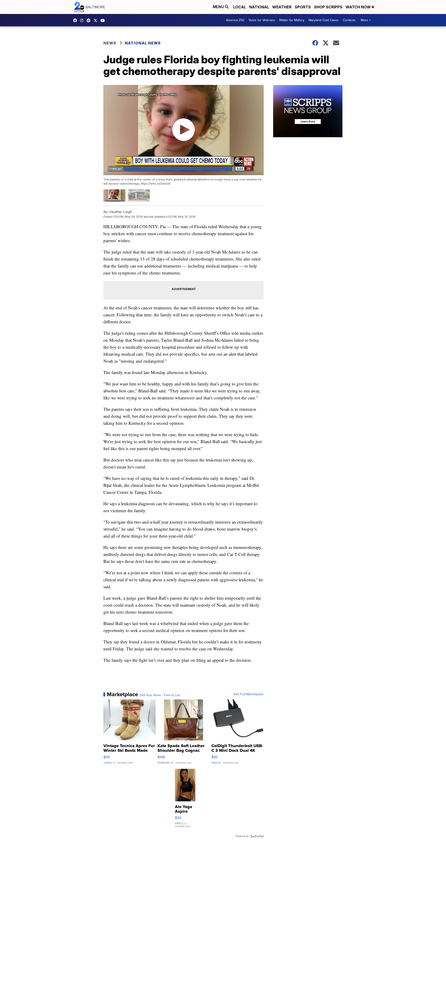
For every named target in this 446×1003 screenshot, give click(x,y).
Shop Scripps (328, 7)
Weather (282, 7)
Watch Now (359, 7)
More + (366, 20)
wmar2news (83, 20)
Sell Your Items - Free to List (160, 695)
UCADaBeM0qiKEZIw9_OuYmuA (104, 20)
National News (143, 43)
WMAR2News (90, 20)
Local (239, 7)
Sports (303, 7)
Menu (219, 7)
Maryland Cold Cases (323, 20)
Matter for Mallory (291, 20)
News (109, 43)
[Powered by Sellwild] (257, 836)
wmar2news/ (76, 20)
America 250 (235, 20)
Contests (349, 20)
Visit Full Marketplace (248, 694)
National (259, 7)
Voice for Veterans (262, 20)
